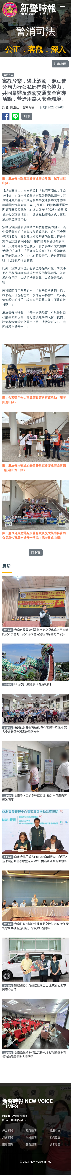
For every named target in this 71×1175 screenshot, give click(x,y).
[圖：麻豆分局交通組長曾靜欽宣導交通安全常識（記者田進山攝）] (35, 434)
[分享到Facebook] (6, 116)
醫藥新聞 (31, 1144)
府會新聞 (7, 1137)
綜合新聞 (7, 1130)
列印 (27, 116)
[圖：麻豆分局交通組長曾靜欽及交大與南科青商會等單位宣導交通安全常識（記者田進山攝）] (35, 502)
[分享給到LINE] (16, 116)
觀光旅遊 (55, 1137)
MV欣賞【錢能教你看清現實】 (33, 684)
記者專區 (60, 64)
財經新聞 (31, 1137)
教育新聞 (31, 1130)
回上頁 (35, 553)
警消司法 (55, 1130)
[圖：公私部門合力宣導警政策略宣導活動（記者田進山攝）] (35, 367)
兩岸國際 (7, 1144)
